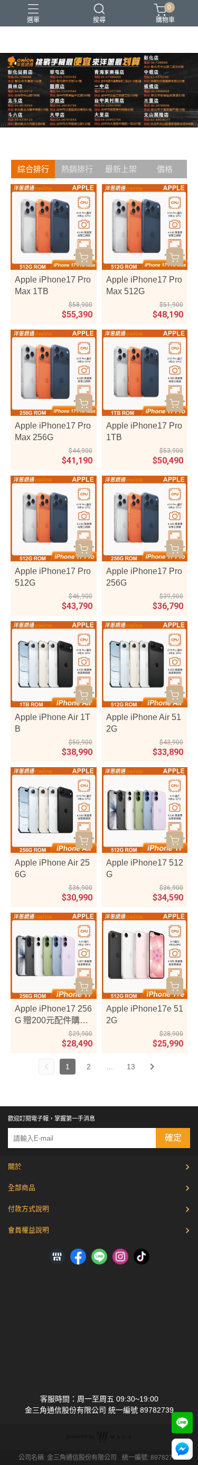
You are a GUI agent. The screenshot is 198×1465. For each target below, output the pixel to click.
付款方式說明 (28, 1209)
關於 (15, 1166)
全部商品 (21, 1187)
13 (131, 1066)
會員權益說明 (28, 1230)
